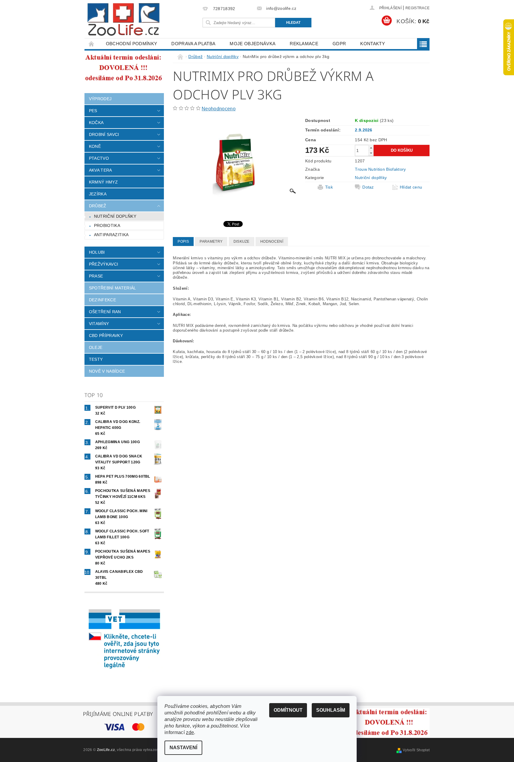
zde (190, 732)
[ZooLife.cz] (123, 19)
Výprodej (100, 98)
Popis (183, 241)
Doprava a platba (193, 43)
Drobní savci (104, 134)
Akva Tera (100, 170)
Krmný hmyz (103, 182)
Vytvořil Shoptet (416, 750)
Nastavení (183, 747)
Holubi (97, 252)
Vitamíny (99, 323)
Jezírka (97, 194)
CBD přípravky (106, 335)
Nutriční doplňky (115, 216)
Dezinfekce (102, 299)
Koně (95, 146)
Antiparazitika (111, 234)
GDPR (339, 43)
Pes (93, 110)
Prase (96, 276)
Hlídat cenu (411, 187)
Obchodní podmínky (131, 43)
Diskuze (242, 241)
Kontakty (372, 43)
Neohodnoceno (219, 108)
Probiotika (107, 225)
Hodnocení (271, 241)
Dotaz (368, 187)
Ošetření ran (105, 311)
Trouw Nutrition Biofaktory (380, 169)
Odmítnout (288, 710)
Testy (96, 359)
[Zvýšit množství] (371, 147)
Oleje (96, 347)
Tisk (329, 187)
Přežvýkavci (103, 264)
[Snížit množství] (371, 153)
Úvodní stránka (91, 43)
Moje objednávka (252, 43)
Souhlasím (330, 710)
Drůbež (97, 205)
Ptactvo (99, 158)
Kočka (96, 122)
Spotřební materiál (112, 288)
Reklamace (304, 43)
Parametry (211, 241)
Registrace (417, 8)
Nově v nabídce (107, 371)
